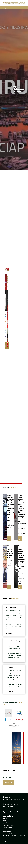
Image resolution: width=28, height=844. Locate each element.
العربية (5, 8)
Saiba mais (9, 538)
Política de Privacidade (7, 827)
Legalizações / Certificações (8, 822)
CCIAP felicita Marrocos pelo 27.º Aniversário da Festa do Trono (10, 551)
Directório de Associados (8, 824)
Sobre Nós (5, 818)
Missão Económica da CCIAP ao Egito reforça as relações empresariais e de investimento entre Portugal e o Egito (10, 504)
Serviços (4, 820)
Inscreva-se (8, 783)
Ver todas (15, 487)
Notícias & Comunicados (8, 825)
